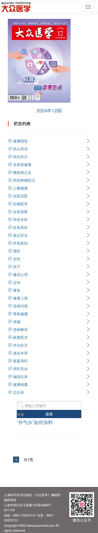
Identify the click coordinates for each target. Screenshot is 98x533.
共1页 (28, 459)
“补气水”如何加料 (35, 422)
